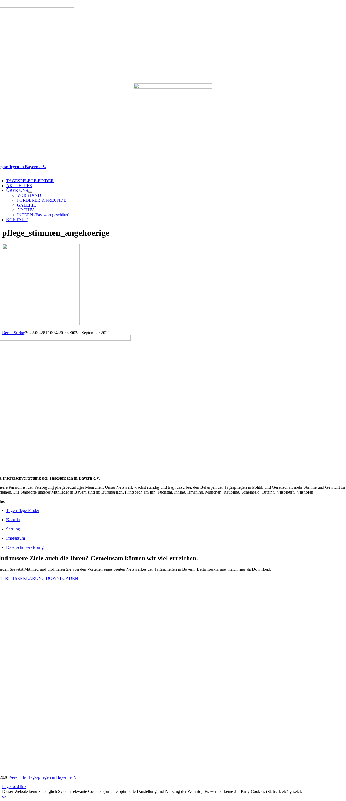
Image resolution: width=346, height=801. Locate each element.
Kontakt (13, 519)
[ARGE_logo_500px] (173, 87)
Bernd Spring (13, 332)
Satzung (13, 529)
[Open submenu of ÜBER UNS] (30, 192)
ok (4, 796)
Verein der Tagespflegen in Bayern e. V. (43, 777)
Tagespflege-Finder (22, 510)
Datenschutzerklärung (25, 547)
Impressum (15, 538)
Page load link (14, 786)
